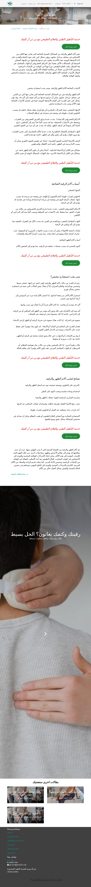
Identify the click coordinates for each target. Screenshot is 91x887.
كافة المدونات (15, 28)
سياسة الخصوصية (13, 836)
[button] (74, 4)
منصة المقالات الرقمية (30, 28)
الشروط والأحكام (12, 849)
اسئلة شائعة (11, 853)
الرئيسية (10, 832)
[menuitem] (23, 4)
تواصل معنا (10, 845)
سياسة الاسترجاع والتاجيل (15, 840)
